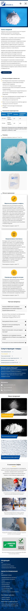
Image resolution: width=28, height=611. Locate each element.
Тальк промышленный (6, 351)
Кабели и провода (6, 597)
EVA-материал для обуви (7, 588)
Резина (3, 581)
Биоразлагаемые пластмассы (8, 579)
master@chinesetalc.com (9, 385)
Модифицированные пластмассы (9, 577)
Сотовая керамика (6, 586)
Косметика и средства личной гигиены (10, 591)
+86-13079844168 (8, 387)
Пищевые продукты (6, 589)
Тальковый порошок (7, 415)
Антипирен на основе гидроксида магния (10, 358)
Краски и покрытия (6, 582)
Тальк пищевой (4, 353)
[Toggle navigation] (25, 3)
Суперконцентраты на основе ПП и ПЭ (9, 362)
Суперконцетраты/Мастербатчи (10, 457)
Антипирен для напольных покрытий (10, 605)
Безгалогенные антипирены (9, 436)
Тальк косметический (5, 356)
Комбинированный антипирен (7, 360)
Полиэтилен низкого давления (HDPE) (10, 604)
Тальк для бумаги (5, 584)
